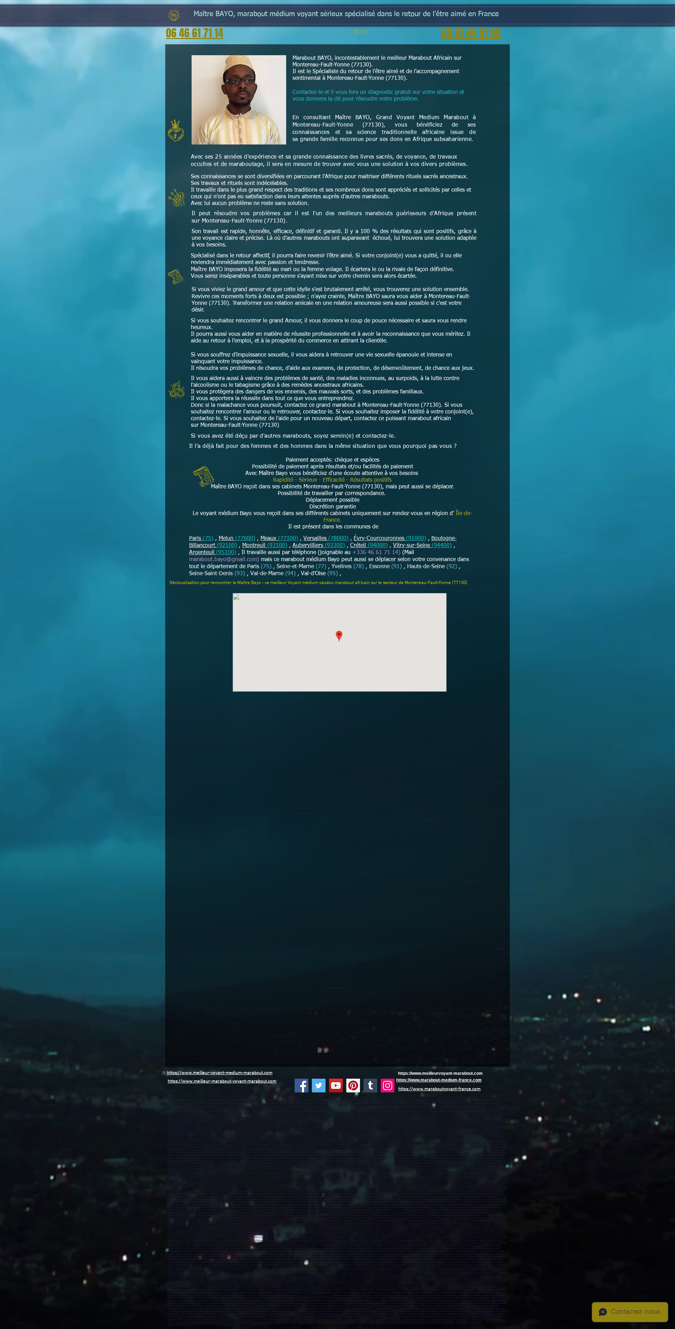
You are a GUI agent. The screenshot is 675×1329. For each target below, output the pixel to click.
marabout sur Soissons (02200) (230, 1099)
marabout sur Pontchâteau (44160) (250, 1140)
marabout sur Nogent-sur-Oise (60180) (199, 1116)
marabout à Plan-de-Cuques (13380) (221, 1160)
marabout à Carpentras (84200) (349, 1165)
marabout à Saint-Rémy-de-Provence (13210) (333, 1160)
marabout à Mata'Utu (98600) (300, 1182)
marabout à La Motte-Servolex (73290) (192, 1322)
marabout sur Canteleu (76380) (335, 1132)
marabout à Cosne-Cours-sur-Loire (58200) (331, 1269)
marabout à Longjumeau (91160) (410, 1226)
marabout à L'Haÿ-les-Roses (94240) (379, 1250)
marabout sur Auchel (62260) (200, 1124)
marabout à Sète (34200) (435, 1313)
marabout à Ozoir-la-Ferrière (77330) (383, 787)
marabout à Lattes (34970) (255, 1316)
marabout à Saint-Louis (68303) (413, 1289)
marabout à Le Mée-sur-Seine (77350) (347, 1206)
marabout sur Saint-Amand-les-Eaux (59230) (235, 1107)
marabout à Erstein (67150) (459, 1286)
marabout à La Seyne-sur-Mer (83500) (453, 1160)
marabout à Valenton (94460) (321, 1255)
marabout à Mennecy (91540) (252, 1226)
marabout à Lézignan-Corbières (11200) (234, 1308)
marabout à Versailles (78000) (309, 1212)
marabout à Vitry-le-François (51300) (329, 1275)
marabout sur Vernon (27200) (213, 1127)
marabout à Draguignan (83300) (194, 1162)
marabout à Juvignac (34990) (303, 1316)
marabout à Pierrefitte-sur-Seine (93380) (209, 1245)
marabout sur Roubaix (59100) (457, 1099)
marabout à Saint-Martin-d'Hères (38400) (376, 1190)
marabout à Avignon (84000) (298, 1165)
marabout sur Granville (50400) (451, 1127)
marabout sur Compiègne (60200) (482, 1113)
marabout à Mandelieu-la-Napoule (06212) (219, 1151)
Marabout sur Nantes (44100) (312, 1135)
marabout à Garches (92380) (179, 1239)
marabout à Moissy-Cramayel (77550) (250, 777)
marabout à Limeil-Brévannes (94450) (216, 1253)
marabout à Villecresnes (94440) (413, 1255)
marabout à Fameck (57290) (320, 1280)
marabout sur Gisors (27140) (298, 1127)
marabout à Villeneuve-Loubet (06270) (304, 1151)
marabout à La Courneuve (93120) (344, 1242)
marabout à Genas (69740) (282, 1283)
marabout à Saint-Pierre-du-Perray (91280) (408, 1223)
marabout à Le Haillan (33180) (197, 1299)
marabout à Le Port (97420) (450, 1176)
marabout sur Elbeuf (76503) (278, 1132)
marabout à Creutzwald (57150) (347, 1280)
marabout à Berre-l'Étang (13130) (441, 1157)
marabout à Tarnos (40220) (426, 1299)
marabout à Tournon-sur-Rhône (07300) (421, 1187)
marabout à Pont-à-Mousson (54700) (304, 1278)
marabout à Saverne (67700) (407, 1286)
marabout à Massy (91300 (220, 1231)
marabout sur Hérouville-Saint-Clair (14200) (355, 1124)
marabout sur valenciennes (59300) (310, 1102)
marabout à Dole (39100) (214, 1269)
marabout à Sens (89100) (279, 1272)
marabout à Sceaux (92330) (494, 1236)
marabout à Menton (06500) (463, 1149)
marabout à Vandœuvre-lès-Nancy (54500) (470, 1275)
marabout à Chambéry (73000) (441, 1319)
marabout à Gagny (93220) (371, 1242)
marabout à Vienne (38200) (433, 1190)
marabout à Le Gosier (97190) (337, 1168)
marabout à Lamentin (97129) (211, 1171)
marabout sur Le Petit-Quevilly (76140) (184, 1132)
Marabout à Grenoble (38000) (345, 1190)
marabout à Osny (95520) (457, 1261)
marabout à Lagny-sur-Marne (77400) (389, 763)
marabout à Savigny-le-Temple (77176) (311, 807)
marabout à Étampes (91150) (495, 1226)
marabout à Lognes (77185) (225, 770)
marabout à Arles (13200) (220, 1154)
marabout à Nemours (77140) (351, 785)
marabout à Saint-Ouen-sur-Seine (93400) (193, 1242)
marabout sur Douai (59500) (339, 1102)
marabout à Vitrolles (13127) (382, 1154)
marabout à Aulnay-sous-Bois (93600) (297, 1239)
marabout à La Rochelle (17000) (242, 1291)
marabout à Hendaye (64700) (294, 1302)
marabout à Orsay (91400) (313, 1226)
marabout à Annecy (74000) (222, 1322)
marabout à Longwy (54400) (251, 1278)
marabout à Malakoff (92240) (492, 1234)
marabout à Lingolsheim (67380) (274, 1286)
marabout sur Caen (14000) (323, 1124)
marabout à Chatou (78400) (356, 1214)
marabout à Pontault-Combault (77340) (478, 790)
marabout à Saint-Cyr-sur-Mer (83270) (191, 1165)
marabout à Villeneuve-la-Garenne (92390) (405, 1236)
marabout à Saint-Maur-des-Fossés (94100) (393, 1247)
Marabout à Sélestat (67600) (246, 1286)
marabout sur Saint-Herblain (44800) (374, 1135)
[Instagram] (387, 1085)
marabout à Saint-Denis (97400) (223, 1176)
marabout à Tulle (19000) (379, 1291)
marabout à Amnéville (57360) (193, 1283)
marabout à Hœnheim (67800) (433, 1286)
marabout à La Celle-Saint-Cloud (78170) (204, 1217)
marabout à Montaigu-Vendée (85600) (410, 1146)
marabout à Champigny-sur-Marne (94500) (355, 1247)
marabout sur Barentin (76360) (423, 1132)
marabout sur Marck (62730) (485, 1121)
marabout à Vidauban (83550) (472, 1162)
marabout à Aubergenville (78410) (390, 1220)
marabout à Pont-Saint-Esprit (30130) (349, 1310)
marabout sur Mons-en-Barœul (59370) (368, 1105)
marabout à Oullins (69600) (340, 1201)
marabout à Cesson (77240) (321, 726)
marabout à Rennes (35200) (179, 1324)
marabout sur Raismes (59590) (243, 1110)
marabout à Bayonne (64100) (219, 1302)
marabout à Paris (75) (257, 1203)
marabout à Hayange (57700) (241, 1280)
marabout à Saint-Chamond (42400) (470, 1193)
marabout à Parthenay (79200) (365, 1305)
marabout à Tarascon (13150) (347, 1157)
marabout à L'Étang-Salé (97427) (261, 1179)
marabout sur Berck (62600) (210, 1121)
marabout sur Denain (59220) (454, 1105)
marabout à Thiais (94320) (466, 1250)
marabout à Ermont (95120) (364, 1258)
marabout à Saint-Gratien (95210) (365, 1261)
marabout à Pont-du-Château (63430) (250, 1198)
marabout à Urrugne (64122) (462, 1302)
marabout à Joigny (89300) (302, 1272)
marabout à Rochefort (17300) (296, 1291)
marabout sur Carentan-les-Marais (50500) (203, 1130)
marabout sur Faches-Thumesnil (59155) (197, 1107)
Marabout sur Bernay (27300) (357, 1127)
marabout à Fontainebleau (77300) (376, 748)
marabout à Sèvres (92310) (374, 1236)
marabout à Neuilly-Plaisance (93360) (430, 1245)
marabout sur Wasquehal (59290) (426, 1105)
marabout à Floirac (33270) (313, 1297)
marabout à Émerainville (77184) (252, 745)
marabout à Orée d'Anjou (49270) (226, 1143)
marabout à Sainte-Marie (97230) (219, 1173)
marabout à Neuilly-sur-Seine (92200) (215, 1234)
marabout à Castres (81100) (254, 1319)
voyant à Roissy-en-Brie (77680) (434, 898)
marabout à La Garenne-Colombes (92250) (214, 1236)
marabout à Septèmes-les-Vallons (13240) (186, 1160)
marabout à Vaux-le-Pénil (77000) (408, 814)
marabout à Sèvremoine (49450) (390, 1140)
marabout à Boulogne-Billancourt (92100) (251, 1231)
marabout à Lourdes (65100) (479, 1316)
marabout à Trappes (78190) (239, 1214)
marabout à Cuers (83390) (220, 1165)
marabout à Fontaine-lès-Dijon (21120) (336, 1267)
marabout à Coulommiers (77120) (268, 738)
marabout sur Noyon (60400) (313, 1116)
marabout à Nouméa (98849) (199, 1184)
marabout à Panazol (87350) (216, 1305)
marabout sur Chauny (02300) (343, 1099)
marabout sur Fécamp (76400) (252, 1132)
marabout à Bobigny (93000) (473, 1239)
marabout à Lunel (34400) (481, 1313)
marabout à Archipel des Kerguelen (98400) (268, 1182)
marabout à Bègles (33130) (383, 1294)
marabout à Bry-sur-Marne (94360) (258, 1255)
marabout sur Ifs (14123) (471, 1124)
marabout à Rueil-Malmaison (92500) (402, 1231)
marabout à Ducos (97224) (472, 1171)
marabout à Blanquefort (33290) (401, 1297)
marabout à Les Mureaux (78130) (211, 1214)
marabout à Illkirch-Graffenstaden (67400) (215, 1286)
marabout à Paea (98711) (433, 1182)
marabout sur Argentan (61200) (288, 1130)
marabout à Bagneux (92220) (405, 1234)
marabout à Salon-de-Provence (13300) (302, 1154)
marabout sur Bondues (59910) (424, 1113)
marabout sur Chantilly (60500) (409, 1116)
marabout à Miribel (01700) (179, 1187)
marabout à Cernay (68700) (252, 1289)
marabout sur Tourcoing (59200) (429, 1099)
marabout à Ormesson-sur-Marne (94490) (447, 1255)
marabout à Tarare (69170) (382, 1283)
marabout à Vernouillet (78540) (181, 1223)
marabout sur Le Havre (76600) (342, 1130)
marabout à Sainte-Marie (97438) (477, 1176)
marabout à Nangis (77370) (494, 782)
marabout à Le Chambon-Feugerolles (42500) (317, 1195)
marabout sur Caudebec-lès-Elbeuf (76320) (239, 1135)
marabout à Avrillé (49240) (344, 1143)
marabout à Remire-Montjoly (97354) (451, 1173)
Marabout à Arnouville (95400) (301, 1264)
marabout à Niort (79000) (288, 1305)
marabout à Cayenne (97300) (332, 1173)
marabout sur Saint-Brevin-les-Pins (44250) (450, 1138)
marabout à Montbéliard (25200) (445, 1267)
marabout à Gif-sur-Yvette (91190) (439, 1226)
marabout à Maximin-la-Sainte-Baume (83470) (348, 1162)
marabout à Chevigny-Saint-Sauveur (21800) (273, 1267)
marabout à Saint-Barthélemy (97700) (201, 1182)
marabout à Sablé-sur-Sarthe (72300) (252, 1146)
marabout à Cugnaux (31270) (206, 1313)
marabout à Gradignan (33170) (443, 1294)
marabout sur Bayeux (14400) (447, 1124)
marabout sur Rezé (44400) (402, 1135)
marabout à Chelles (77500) (257, 733)
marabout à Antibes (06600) (355, 1149)
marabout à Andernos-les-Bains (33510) (433, 1297)
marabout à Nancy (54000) (439, 1275)
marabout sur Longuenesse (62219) (361, 1121)
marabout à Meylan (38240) (232, 1193)
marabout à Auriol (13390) (493, 1157)
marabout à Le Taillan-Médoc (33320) (278, 1299)
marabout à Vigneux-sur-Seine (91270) (399, 1228)
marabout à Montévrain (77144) (257, 780)
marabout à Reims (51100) (236, 1275)
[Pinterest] (353, 1085)
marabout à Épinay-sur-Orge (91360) (469, 1223)
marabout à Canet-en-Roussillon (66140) (201, 1319)
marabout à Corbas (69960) (358, 1283)
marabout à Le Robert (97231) (418, 1171)
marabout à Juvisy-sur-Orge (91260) (341, 1226)
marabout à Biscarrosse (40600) (364, 1299)
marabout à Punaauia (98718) (327, 1182)
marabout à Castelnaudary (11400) (202, 1308)
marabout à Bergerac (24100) (478, 1291)
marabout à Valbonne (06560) (335, 1151)
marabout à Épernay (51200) (300, 1275)
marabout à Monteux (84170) (205, 1168)
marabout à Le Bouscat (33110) (180, 1297)
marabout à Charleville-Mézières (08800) (357, 1272)
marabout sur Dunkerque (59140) (485, 1099)
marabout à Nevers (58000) (300, 1269)
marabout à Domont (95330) (236, 1264)
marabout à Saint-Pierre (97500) (346, 1179)
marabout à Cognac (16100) (215, 1291)
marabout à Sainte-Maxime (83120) (417, 1162)
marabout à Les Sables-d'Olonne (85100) (349, 1146)
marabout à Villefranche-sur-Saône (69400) (216, 1201)
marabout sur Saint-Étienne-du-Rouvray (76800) (442, 1130)
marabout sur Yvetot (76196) (396, 1132)
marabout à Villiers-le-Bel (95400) (391, 1258)
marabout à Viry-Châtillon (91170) (367, 1228)
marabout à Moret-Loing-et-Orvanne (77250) (200, 782)
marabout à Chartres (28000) (428, 1322)
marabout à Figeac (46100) (406, 1316)
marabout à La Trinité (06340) (473, 1151)
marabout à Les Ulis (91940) (180, 1228)
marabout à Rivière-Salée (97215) (275, 1173)
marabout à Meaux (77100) (304, 1203)
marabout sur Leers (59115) (400, 1102)
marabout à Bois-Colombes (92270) (285, 1236)
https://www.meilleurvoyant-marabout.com (440, 1073)
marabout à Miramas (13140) (435, 1154)
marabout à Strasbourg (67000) (464, 1283)
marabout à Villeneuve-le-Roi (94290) (362, 1253)
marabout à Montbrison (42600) (213, 1195)
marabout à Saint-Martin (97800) (233, 1182)
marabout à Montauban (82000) (355, 1319)
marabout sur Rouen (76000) (315, 1130)
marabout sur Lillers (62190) (298, 1124)
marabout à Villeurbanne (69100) (380, 1198)
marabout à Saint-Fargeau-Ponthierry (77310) (330, 797)
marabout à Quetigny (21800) (306, 1267)
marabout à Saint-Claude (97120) (301, 1171)
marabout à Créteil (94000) (293, 1247)
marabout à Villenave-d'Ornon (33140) (314, 1294)
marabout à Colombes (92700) (345, 1231)
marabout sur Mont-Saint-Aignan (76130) (220, 1132)
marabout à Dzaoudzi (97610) (429, 1179)
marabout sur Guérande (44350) (351, 1138)
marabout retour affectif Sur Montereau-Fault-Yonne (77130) (225, 706)
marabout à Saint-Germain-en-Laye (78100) (372, 1212)
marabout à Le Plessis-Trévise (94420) (395, 1253)
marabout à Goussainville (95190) (277, 1258)
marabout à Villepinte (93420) (420, 1242)
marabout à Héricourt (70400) (423, 1269)
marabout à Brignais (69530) (307, 1283)
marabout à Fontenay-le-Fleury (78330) (300, 1220)
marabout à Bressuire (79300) (313, 1305)
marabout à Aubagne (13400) (271, 1154)
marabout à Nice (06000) (306, 1149)
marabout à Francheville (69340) (209, 1203)
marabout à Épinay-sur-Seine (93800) (444, 1239)
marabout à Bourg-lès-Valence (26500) (218, 1190)
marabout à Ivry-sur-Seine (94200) (428, 1247)
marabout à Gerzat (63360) (305, 1198)
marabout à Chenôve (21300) (217, 1267)
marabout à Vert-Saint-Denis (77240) (255, 817)
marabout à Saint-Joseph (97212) (189, 1173)
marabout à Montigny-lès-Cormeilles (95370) (330, 1261)
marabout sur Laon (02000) (257, 1099)
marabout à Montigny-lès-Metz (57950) (468, 1278)
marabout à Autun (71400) (230, 1272)
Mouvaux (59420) (182, 1110)
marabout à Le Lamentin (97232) (391, 1171)
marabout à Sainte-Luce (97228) (305, 1173)
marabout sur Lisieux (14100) (387, 1124)
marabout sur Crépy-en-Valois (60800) (233, 1116)
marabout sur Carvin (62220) (493, 1119)
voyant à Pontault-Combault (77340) (399, 895)
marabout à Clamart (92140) (244, 1234)
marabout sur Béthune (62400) (405, 1119)
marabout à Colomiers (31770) (406, 1310)
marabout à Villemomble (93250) (242, 1245)
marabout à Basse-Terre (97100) (330, 1171)
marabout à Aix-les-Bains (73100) (469, 1319)
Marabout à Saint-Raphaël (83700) (224, 1162)
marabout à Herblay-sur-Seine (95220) (309, 1258)
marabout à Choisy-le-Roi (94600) (244, 1250)
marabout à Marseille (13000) (195, 1154)
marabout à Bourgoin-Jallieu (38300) (462, 1190)
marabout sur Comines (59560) (296, 1110)
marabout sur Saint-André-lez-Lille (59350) (210, 1110)
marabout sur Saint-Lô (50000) (423, 1127)
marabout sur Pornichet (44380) (220, 1140)
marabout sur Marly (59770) (350, 1110)
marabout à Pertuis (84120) (401, 1165)
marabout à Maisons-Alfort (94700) (459, 1247)
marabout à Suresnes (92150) (298, 1234)
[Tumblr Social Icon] (370, 1085)
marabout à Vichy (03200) (230, 1187)
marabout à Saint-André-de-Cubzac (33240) (470, 1297)
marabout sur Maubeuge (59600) (427, 1102)
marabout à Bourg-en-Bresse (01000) (339, 1184)
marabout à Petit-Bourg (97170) (364, 1168)
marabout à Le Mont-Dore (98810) (253, 1184)
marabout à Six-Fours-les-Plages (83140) (258, 1162)
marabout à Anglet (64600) (244, 1302)
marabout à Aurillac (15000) (451, 1187)
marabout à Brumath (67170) (484, 1286)
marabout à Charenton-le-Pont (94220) (437, 1250)
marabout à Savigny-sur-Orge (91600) (191, 1231)
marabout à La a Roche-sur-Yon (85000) (313, 1146)
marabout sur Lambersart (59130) (457, 1102)
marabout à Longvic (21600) (366, 1267)
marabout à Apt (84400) (229, 1168)
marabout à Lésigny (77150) (308, 767)
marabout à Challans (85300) (380, 1146)
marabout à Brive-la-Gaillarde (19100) (350, 1291)
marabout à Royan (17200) (321, 1291)
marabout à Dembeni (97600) (456, 1179)
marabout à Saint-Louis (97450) (365, 1176)
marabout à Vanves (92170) (313, 1236)
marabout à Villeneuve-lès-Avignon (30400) (288, 1310)
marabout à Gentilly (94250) (489, 1253)
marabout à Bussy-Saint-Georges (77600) (431, 1203)
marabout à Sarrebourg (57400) (411, 1280)
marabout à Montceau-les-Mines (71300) (200, 1272)
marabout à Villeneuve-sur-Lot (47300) (478, 1299)
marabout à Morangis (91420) (225, 1226)
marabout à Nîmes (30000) (483, 1308)
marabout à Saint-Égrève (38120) (290, 1193)
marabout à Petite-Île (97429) (289, 1179)
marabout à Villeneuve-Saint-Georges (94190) (307, 1250)
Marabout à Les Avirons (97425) (316, 1179)
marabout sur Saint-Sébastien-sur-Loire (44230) (436, 1135)
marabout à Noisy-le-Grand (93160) (354, 1239)
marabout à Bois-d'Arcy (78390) (233, 1220)
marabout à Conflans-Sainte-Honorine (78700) (469, 1212)
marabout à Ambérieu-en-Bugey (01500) (428, 1184)
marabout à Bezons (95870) (339, 1258)
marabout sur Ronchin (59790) (481, 1105)
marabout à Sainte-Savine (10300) (209, 1275)
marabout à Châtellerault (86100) (393, 1305)
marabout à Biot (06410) (449, 1151)
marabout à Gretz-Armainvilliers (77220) (371, 753)
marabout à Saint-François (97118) (271, 1171)
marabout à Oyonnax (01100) (368, 1184)
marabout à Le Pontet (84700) (489, 1165)
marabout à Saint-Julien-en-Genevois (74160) (395, 1322)
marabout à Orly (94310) (309, 1253)
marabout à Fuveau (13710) (301, 1160)
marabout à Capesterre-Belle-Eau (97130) (482, 1168)
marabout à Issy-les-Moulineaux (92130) (437, 1231)
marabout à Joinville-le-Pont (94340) (460, 1253)
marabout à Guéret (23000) (425, 1291)
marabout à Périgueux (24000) (451, 1291)
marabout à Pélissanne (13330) (274, 1160)
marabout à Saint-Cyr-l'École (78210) (298, 1217)
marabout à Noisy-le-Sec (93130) (314, 1242)
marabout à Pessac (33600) (234, 1294)
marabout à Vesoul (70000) (398, 1269)
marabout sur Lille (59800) (403, 1099)
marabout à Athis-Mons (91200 (430, 1228)
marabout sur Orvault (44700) (470, 1135)
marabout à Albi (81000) (230, 1319)
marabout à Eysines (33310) (233, 1297)
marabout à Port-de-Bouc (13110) (258, 1157)
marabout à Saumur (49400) (363, 1140)
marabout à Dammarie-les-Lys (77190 (278, 1206)
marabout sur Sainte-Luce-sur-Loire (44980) (385, 1138)
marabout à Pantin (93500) (382, 1239)
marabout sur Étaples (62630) (459, 1121)
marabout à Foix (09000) (266, 1305)
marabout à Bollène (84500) (179, 1168)
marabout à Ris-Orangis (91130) (338, 1228)
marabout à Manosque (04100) (201, 1149)
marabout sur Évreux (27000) (187, 1127)
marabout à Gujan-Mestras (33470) (261, 1297)
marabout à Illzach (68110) (387, 1289)
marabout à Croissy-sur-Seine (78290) (212, 1223)
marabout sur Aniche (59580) (370, 1113)
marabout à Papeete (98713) (353, 1182)
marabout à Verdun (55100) (360, 1278)
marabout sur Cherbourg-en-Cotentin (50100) (390, 1127)
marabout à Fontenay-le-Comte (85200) (474, 1146)
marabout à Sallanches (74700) (335, 1322)
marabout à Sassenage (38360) (352, 1193)
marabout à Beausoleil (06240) (362, 1151)
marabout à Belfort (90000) (326, 1272)
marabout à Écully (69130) (494, 1201)
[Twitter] (319, 1085)
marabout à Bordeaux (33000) (208, 1294)
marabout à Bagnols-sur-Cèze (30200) (196, 1310)
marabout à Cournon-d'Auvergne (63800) (447, 1195)
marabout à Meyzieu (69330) (248, 1201)
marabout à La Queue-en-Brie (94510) (382, 1255)
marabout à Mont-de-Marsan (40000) (312, 1299)
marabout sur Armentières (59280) (488, 1102)
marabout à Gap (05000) (258, 1149)
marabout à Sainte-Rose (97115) (449, 1168)
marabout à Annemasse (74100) (249, 1322)
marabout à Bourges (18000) (229, 1324)
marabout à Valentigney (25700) (188, 1269)
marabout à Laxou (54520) (275, 1278)
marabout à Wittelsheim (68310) (198, 1289)
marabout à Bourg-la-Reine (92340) (440, 1236)
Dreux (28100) (448, 1322)
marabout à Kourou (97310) (422, 1173)
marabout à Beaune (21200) (192, 1267)
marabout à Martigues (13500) (245, 1154)
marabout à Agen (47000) (450, 1299)
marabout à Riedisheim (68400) (278, 1289)
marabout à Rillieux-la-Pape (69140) (278, 1201)
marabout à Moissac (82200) (413, 1319)
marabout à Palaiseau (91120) (458, 1228)
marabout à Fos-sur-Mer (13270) (319, 1157)
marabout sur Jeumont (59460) (397, 1113)
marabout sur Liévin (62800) (344, 1119)
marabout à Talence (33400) (285, 1294)
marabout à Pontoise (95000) (249, 1258)
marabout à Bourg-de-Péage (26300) (315, 1190)
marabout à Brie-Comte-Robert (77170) (341, 723)
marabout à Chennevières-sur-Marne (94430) (186, 1255)
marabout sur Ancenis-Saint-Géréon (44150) (186, 1140)
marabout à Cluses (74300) (309, 1322)
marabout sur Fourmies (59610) (376, 1110)
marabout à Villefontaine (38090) (205, 1193)
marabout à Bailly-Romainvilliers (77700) (340, 716)
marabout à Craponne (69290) (332, 1283)
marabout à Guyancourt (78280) (383, 1214)
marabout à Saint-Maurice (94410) (350, 1255)
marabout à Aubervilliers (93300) (237, 1239)
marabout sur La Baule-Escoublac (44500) (318, 1138)
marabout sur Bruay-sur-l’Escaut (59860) (408, 1110)
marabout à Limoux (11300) (337, 1308)
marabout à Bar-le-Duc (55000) (386, 1278)
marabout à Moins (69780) (235, 1203)
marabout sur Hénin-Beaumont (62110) (374, 1119)
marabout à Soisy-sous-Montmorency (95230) (401, 1261)
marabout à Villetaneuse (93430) (216, 1247)
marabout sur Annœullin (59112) (238, 1113)
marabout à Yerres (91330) (312, 1228)
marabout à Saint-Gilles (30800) (255, 1310)
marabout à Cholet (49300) (338, 1140)
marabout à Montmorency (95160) (295, 1261)
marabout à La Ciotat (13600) (356, 1154)
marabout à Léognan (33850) (248, 1299)
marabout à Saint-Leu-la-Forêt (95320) (206, 1264)
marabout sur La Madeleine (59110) (310, 1105)
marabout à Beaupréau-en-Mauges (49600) (423, 1140)
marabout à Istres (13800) (332, 1154)
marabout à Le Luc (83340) (273, 1165)
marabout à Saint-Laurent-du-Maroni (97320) (364, 1173)
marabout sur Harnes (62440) (236, 1121)
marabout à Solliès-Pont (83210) (246, 1165)
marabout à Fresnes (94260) (187, 1253)
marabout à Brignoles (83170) (314, 1162)
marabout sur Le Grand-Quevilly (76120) (481, 1130)
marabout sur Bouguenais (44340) (284, 1138)
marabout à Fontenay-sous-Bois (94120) (184, 1250)
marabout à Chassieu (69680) (407, 1283)
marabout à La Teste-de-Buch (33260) (412, 1294)
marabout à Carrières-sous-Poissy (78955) (476, 1217)
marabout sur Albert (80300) (208, 1119)
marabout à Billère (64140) (376, 1302)
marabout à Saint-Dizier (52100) (386, 1275)
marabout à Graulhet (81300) (304, 1319)
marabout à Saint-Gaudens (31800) (332, 1313)
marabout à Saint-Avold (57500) (269, 1280)
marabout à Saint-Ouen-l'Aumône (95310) (230, 1261)
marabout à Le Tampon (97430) (308, 1176)
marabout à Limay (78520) (391, 1217)
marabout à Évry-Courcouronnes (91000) (247, 1223)
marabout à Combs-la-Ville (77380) (245, 1206)
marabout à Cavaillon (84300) (376, 1165)
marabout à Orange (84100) (323, 1165)
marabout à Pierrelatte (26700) (249, 1190)
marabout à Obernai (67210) (382, 1286)
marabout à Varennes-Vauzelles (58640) (368, 1269)
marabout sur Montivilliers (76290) (306, 1132)
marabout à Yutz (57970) (217, 1280)
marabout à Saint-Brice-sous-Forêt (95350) (268, 1264)
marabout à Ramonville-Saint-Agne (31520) (263, 1313)
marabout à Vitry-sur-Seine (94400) (321, 1247)
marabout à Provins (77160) (285, 792)
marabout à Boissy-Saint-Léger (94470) (291, 1255)
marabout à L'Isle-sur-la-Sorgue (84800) (457, 1165)
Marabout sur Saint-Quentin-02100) (201, 1099)
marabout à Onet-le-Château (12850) (309, 1308)
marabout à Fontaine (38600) (491, 1190)
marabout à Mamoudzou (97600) (375, 1179)
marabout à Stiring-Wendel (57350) (467, 1280)
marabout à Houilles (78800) (265, 1214)
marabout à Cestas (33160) (337, 1297)
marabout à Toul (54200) (194, 1278)
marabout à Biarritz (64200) (269, 1302)
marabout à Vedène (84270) (252, 1168)
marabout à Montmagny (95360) (329, 1264)
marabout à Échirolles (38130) (408, 1190)
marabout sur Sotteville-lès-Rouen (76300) (401, 1130)
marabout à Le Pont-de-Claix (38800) (383, 1193)
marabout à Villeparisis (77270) (433, 819)
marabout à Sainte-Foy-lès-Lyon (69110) (406, 1201)
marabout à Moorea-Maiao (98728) (382, 1182)
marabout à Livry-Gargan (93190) (284, 1242)
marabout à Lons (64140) (353, 1302)
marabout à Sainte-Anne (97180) (393, 1168)
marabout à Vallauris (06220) (187, 1151)
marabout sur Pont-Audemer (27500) (327, 1127)
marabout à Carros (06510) (427, 1151)
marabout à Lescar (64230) (486, 1302)
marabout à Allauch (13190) (461, 1154)
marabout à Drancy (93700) (326, 1239)
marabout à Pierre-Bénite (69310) (435, 1283)
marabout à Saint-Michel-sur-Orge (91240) (376, 1226)
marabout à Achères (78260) (235, 1217)
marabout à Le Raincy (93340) (188, 1247)
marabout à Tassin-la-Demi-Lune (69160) (370, 1201)
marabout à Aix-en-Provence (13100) (395, 1160)
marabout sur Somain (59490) (323, 1110)
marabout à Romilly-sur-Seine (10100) (440, 1272)
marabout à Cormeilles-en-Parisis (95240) (193, 1261)
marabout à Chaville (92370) (469, 1236)
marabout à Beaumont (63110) (280, 1198)
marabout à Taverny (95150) (445, 1258)
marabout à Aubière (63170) (330, 1198)
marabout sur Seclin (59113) (270, 1110)
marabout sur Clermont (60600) (436, 1116)
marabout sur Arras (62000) (259, 1119)
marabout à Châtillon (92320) (431, 1234)
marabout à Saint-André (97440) (337, 1176)
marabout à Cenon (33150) (494, 1294)
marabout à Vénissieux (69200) (408, 1198)
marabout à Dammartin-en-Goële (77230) (210, 743)
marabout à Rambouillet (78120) (412, 1214)
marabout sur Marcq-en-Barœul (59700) (247, 1102)
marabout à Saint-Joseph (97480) (394, 1176)
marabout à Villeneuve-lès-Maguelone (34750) (373, 1316)
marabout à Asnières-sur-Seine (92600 (313, 1231)
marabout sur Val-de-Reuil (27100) (270, 1127)
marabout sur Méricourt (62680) (391, 1121)
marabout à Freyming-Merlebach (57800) (379, 1280)
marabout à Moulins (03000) (254, 1187)
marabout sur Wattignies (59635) (358, 1107)
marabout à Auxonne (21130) (391, 1267)
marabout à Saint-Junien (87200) (189, 1305)
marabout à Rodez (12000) (362, 1308)
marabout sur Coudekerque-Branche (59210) (275, 1105)
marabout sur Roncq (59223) (474, 1107)
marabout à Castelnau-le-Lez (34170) (201, 1316)
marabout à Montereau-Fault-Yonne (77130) (185, 780)
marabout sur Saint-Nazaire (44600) (341, 1135)
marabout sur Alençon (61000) (236, 1130)
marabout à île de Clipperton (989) (307, 1184)
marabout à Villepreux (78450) (457, 1220)
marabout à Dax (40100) (339, 1299)
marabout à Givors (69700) (470, 1201)
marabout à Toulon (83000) (424, 1160)
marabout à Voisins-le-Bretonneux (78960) (424, 1220)
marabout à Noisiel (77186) (413, 785)
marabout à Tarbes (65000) (454, 1316)
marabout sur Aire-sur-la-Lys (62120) (268, 1124)
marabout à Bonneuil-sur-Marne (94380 (224, 1255)
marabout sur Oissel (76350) (449, 1132)
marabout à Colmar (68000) (440, 1289)
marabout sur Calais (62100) (234, 1119)
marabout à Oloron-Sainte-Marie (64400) (406, 1302)
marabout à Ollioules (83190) (446, 1162)
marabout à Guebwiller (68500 (226, 1289)
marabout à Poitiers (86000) (421, 1305)
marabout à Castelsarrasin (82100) (385, 1319)
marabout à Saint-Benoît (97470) (424, 1176)
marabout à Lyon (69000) (354, 1198)
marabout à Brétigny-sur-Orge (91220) (234, 1228)
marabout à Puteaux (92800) (379, 1234)
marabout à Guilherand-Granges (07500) (385, 1187)
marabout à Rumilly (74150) (362, 1322)
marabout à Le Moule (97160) (421, 1168)
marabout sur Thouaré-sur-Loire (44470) (283, 1140)
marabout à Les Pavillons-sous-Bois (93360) (367, 1245)
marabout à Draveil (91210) (288, 1228)
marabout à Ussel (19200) (402, 1291)
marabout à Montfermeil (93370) (333, 1245)
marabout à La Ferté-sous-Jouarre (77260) (439, 760)
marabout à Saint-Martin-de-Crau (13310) (408, 1157)
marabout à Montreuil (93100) (268, 1247)
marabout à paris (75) (466, 1264)
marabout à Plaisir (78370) (290, 1214)
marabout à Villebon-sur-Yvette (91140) (330, 1223)
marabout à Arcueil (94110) (333, 1253)
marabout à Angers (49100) (314, 1140)
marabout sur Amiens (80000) (492, 1116)
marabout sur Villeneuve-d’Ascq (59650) (184, 1102)
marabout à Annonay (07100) (328, 1187)
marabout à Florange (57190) (438, 1280)
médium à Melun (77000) (335, 986)
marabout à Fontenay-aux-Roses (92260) (343, 1236)
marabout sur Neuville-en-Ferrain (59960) (338, 1113)
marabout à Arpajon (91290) (299, 1223)
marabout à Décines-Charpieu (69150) (311, 1201)
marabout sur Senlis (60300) (263, 1116)
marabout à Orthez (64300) (437, 1302)
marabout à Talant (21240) (241, 1267)
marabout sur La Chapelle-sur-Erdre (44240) (250, 1138)
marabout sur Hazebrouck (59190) (240, 1105)
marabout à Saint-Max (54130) (334, 1278)
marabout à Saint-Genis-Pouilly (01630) (485, 1184)
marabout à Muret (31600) (461, 1310)
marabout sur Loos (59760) (212, 1105)
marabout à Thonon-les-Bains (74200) (280, 1322)
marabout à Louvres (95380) (443, 1264)
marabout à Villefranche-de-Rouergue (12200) (272, 1308)
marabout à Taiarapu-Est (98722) (459, 1182)
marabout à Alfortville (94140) (273, 1250)
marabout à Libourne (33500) (469, 1294)
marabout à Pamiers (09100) (242, 1305)
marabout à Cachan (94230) (407, 1250)
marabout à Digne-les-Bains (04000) (231, 1149)
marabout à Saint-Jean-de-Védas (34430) (334, 1316)
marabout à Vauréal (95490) (481, 1261)
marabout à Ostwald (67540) (328, 1286)
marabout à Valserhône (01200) (396, 1184)
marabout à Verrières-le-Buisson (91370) (283, 1226)
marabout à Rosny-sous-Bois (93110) (253, 1242)
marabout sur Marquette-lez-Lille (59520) (301, 1113)
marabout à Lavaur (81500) (329, 1319)
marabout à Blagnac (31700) (486, 1310)
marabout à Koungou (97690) (403, 1179)
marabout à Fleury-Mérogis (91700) (196, 1226)
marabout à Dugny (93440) (242, 1247)
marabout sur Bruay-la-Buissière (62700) (437, 1119)
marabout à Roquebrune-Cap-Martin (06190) (395, 1151)
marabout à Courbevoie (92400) (372, 1231)
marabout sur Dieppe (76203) (369, 1130)
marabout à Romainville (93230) (304, 1245)
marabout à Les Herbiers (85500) (442, 1146)
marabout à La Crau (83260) (289, 1162)
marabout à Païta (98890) (280, 1184)
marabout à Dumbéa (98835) (225, 1184)
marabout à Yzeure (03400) (279, 1187)
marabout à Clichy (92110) (186, 1234)
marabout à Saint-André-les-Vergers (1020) (477, 1272)
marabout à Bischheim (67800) (302, 1286)
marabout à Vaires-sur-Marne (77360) (196, 814)
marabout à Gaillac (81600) (279, 1319)
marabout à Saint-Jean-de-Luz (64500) (324, 1302)
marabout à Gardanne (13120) (188, 1157)
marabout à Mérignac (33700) (259, 1294)
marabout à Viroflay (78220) (445, 1217)
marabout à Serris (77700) (421, 807)
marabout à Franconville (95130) (221, 1258)
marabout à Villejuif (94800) (487, 1247)
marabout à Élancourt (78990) (441, 1214)
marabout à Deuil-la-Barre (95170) (264, 1261)
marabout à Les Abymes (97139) (279, 1168)
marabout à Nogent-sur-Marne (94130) (345, 1250)
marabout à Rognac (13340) (469, 1157)
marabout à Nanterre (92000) (282, 1231)
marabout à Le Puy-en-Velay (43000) (379, 1195)
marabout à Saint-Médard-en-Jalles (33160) (351, 1294)
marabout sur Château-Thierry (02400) (286, 1099)
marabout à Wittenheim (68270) (361, 1289)
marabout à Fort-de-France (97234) (361, 1171)
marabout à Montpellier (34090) (385, 1313)
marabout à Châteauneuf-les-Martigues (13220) (222, 1157)
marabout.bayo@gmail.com (223, 560)
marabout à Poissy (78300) (436, 1212)
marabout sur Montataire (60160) (341, 1116)
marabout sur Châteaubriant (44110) (485, 1138)
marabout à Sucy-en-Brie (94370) (248, 1253)
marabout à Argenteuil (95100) (479, 1255)
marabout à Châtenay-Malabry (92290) (461, 1234)
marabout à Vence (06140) (276, 1151)
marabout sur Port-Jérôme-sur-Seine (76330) (278, 1135)
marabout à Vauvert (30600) (320, 1310)
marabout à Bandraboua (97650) (484, 1179)
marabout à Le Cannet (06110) (437, 1149)
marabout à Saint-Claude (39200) (273, 1269)
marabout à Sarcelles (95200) (193, 1258)
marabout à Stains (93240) (395, 1242)
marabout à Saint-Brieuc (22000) (469, 1322)
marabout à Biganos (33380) (223, 1299)
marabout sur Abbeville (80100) (181, 1119)
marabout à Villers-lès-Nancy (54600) (222, 1278)
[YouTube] (336, 1085)
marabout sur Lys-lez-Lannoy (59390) (444, 1107)
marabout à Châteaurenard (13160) (289, 1157)
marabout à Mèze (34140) (279, 1316)
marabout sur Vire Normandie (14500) (417, 1124)
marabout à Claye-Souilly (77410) (194, 735)
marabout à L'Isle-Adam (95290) (382, 1264)
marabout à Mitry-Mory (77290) (193, 777)
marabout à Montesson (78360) (205, 1220)
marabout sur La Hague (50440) (479, 1127)
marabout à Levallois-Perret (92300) (472, 1231)
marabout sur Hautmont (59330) (413, 1107)
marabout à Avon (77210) (251, 716)
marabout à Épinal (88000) (464, 1289)
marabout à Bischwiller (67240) (355, 1286)
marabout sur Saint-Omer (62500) (182, 1121)
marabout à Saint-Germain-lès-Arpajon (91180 (368, 1223)
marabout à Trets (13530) (249, 1160)
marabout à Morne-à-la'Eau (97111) (182, 1171)
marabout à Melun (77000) (385, 775)
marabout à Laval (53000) (439, 1143)
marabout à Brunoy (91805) (205, 1228)
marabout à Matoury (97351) (397, 1173)
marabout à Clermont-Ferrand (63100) (412, 1195)
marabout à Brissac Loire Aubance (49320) (408, 1143)
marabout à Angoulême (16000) (188, 1291)
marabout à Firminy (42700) (187, 1195)
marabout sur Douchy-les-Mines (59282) (205, 1113)
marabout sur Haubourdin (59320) (301, 1107)
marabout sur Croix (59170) (338, 1105)
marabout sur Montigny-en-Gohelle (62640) (232, 1124)
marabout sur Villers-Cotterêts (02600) (373, 1099)
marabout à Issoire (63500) (197, 1198)
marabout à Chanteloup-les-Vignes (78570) (489, 1220)
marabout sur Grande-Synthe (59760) (183, 1105)
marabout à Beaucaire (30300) (227, 1310)
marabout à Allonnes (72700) (282, 1146)
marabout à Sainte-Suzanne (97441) (230, 1179)
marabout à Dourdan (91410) (440, 1223)
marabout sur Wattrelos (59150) (280, 1102)
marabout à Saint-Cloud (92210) (181, 1236)
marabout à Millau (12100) (385, 1308)
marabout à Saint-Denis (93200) (265, 1239)
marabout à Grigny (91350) (263, 1228)
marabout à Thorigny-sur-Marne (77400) (240, 1212)
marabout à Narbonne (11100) (475, 1305)
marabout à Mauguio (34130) (230, 1316)
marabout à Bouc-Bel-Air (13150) (375, 1157)
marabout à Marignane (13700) (409, 1154)
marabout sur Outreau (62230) (263, 1121)
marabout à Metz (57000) (412, 1278)
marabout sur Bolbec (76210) (475, 1132)
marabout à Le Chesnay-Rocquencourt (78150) (323, 1214)
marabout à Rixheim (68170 (334, 1289)
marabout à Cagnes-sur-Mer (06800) (383, 1149)
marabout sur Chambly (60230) (464, 1116)
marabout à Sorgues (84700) (426, 1165)
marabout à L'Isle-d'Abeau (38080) (260, 1193)
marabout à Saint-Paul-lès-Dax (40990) (396, 1299)
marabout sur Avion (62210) (468, 1119)
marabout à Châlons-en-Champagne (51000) (268, 1275)
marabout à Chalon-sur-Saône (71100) (453, 1269)
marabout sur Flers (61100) (262, 1130)
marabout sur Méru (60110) (288, 1116)
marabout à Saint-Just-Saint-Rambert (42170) (248, 1195)
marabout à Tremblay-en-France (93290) (451, 1242)
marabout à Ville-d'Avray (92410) (207, 1239)
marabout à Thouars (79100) (339, 1305)
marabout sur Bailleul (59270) (330, 1107)
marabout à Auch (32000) (359, 1313)
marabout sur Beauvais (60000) (453, 1113)
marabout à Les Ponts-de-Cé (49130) (373, 1143)
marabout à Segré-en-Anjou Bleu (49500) (193, 1143)
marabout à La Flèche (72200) (222, 1146)
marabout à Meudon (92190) (354, 1234)
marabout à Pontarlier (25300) (474, 1267)
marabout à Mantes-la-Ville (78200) (264, 1217)
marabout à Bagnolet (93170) (482, 1242)
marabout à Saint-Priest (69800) (467, 1198)
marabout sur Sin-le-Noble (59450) (271, 1107)
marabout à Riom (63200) (476, 1195)
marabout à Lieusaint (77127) (365, 767)
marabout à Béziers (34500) (412, 1313)
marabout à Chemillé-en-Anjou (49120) (459, 1140)
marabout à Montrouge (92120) (271, 1234)
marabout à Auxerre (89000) (255, 1272)
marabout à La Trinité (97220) (246, 1173)
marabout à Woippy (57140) (295, 1280)
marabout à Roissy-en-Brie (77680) (190, 1206)
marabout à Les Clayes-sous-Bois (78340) (360, 1217)
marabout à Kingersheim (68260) (307, 1289)
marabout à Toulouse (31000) (379, 1310)
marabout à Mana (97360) (197, 1176)
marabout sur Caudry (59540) (385, 1107)
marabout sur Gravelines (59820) (442, 1110)
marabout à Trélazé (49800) (320, 1143)
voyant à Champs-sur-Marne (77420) (378, 839)
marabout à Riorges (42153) (350, 1195)
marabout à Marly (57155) (218, 1283)
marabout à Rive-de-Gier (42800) (283, 1195)
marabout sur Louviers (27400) (240, 1127)
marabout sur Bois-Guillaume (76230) (366, 1132)
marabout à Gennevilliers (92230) (326, 1234)
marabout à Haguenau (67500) (492, 1283)
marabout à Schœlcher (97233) (445, 1171)
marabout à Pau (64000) (195, 1302)
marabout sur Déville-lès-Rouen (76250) (202, 1135)
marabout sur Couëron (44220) (188, 1138)
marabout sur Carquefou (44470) (216, 1138)
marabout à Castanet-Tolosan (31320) (299, 1313)
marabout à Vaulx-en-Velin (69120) (437, 1198)
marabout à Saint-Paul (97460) (251, 1176)
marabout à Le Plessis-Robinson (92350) (251, 1236)
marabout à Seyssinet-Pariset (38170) (321, 1193)
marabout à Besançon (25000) (418, 1267)
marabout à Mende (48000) (430, 1316)
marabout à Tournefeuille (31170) (434, 1310)
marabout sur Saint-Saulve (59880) (472, 1110)
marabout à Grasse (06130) (412, 1149)
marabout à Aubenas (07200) (354, 1187)
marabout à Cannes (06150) (330, 1149)
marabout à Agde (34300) (458, 1313)
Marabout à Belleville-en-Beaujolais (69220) (250, 1283)
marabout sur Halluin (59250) (398, 1105)
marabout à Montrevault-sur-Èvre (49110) (289, 1143)
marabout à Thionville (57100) (437, 1278)
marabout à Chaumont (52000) (414, 1275)
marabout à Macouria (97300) (481, 1173)
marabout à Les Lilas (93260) (400, 1245)
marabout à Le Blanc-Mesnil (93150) (411, 1239)
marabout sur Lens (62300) (320, 1119)
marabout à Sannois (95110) (419, 1258)
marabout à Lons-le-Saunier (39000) (242, 1269)
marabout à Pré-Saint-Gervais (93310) (464, 1245)
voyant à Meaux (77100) (399, 881)
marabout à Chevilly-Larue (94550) (428, 1253)
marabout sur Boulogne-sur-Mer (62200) (289, 1119)
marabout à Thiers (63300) (221, 1198)
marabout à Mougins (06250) (251, 1151)
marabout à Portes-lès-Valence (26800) (281, 1190)
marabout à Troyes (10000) (411, 1272)
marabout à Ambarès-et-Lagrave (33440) (368, 1297)
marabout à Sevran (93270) (224, 1242)
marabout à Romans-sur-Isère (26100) (183, 1190)
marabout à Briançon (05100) (282, 1149)
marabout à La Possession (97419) (199, 1179)
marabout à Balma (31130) (231, 1313)
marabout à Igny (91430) (276, 1223)
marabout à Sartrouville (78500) (338, 1212)
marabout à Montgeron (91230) (468, 1226)
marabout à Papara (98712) (486, 1182)
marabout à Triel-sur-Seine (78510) (359, 1220)
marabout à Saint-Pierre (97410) (280, 1176)
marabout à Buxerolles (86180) (447, 1305)
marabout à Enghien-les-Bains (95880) (413, 1264)
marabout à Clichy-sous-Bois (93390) (273, 1245)
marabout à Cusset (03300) (303, 1187)
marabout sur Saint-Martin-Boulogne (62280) (425, 1121)
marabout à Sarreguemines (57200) (190, 1280)
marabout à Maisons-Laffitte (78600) (471, 1214)
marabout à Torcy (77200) (252, 812)
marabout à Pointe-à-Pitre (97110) (240, 1171)
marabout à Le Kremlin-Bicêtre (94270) (281, 1253)
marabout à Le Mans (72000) (196, 1146)
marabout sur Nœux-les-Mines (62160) (328, 1121)
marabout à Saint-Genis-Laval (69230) (441, 1201)
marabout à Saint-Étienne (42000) (439, 1193)
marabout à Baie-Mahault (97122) (308, 1168)
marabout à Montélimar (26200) (493, 1187)
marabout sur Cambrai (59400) (216, 1102)
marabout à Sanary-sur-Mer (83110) (385, 1162)
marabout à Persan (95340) (355, 1264)
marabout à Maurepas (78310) (328, 1217)
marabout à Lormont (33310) (207, 1297)
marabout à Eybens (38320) (412, 1193)
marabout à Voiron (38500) (178, 1193)
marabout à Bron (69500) (186, 1201)
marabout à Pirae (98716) (409, 1182)
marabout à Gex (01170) (456, 1184)
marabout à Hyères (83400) (482, 1160)
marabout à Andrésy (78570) (331, 1220)
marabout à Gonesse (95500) (470, 1258)
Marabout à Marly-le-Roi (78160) (418, 1217)
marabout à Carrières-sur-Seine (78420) (265, 1220)
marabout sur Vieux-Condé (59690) (267, 1113)
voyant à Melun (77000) (469, 881)
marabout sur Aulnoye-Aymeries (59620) (369, 1102)
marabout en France (176, 1099)
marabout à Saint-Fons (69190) (180, 1203)
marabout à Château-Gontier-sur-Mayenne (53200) (472, 1143)
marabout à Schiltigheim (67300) (181, 1286)
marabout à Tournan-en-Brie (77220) (304, 812)
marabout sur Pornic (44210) (417, 1138)
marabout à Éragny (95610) (433, 1261)
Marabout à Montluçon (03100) (205, 1187)
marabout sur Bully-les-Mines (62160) (293, 1121)
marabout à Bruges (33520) (289, 1297)
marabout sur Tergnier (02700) (316, 1099)
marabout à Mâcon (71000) (482, 1269)
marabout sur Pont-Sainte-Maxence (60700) (375, 1116)
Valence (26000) (471, 1187)
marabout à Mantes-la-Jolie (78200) (408, 1212)
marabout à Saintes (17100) (269, 1291)
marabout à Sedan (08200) (387, 1272)
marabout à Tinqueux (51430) (358, 1275)
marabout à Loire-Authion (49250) (255, 1143)
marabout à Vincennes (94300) (216, 1250)
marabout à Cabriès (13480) (366, 1160)
